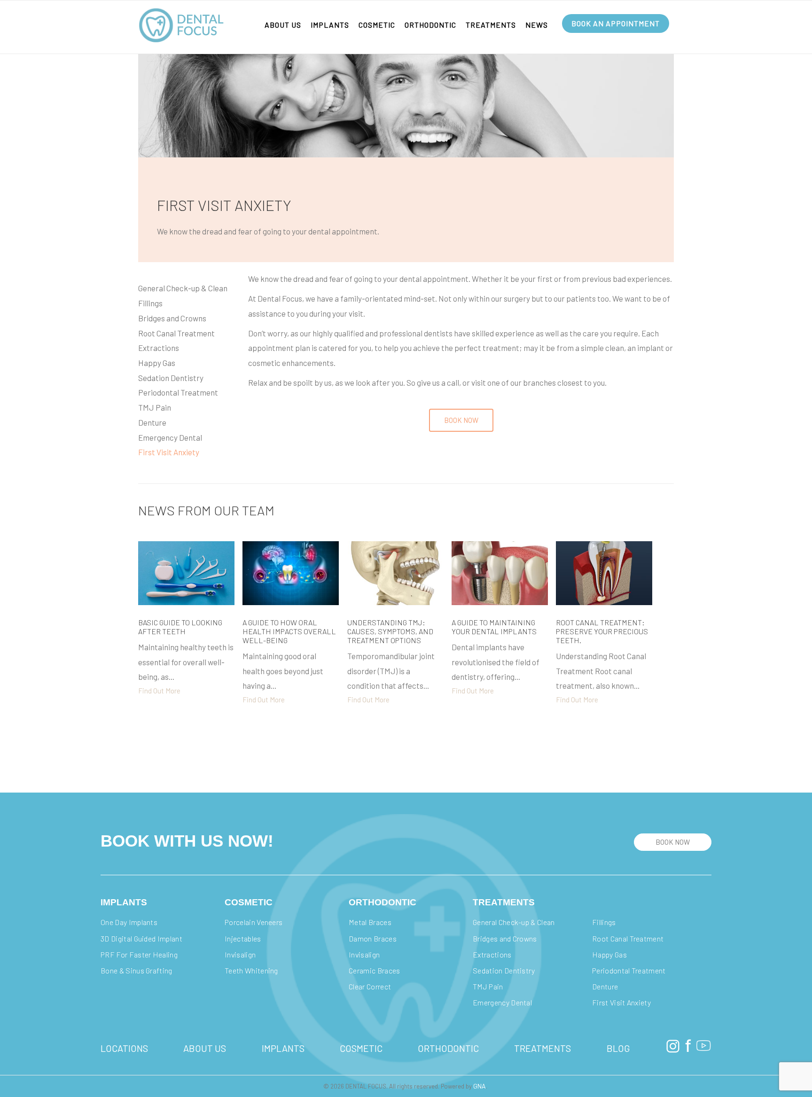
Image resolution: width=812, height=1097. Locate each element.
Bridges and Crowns (172, 318)
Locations (124, 1048)
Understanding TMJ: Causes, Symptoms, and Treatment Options (390, 631)
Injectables (244, 938)
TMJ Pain (154, 407)
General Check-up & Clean (182, 288)
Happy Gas (156, 362)
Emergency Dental (170, 437)
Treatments (491, 24)
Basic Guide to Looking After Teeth (180, 627)
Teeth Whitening (251, 970)
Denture (152, 422)
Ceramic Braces (374, 970)
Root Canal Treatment (176, 333)
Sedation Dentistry (170, 377)
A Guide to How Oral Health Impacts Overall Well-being (289, 631)
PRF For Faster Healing (140, 954)
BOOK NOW (673, 842)
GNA (479, 1086)
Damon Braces (373, 938)
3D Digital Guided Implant (141, 938)
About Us (283, 24)
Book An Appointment (615, 23)
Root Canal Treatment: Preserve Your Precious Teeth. (602, 631)
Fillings (150, 303)
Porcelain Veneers (253, 922)
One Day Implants (129, 922)
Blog (618, 1048)
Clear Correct (370, 986)
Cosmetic (377, 24)
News (536, 24)
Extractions (158, 347)
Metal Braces (371, 922)
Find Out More (159, 690)
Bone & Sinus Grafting (136, 970)
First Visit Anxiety (168, 452)
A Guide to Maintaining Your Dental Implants (499, 627)
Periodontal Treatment (178, 392)
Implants (330, 24)
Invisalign (241, 954)
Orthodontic (430, 24)
